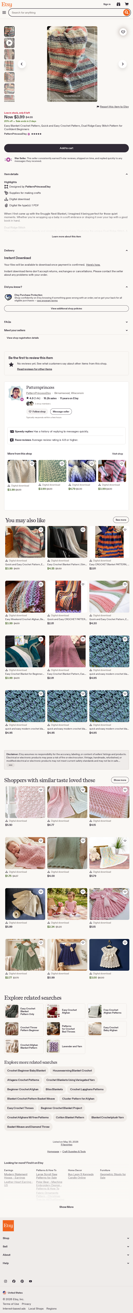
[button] (61, 411)
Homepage (53, 1151)
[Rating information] (27, 398)
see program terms (47, 300)
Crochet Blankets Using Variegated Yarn (72, 1081)
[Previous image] (22, 64)
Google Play (40, 1273)
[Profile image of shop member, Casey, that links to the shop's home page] (31, 403)
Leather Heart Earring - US (18, 1183)
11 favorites (66, 1144)
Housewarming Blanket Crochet (74, 1072)
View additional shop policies (66, 308)
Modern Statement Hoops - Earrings (15, 1176)
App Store (14, 1273)
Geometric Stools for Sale (113, 1176)
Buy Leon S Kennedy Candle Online (81, 1176)
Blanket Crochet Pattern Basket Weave (32, 1100)
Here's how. (93, 264)
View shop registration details (23, 337)
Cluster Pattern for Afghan (79, 1100)
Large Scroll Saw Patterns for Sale (46, 1176)
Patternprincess (40, 387)
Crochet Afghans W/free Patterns (29, 1119)
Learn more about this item (66, 236)
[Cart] (127, 4)
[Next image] (122, 64)
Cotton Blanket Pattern (71, 1119)
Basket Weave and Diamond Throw (30, 1128)
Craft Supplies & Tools (74, 1151)
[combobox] (65, 12)
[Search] (126, 12)
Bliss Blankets (56, 1090)
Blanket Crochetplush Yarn (109, 1119)
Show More (66, 1207)
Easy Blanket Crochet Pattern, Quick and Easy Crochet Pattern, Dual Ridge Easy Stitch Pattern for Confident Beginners (63, 127)
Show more (120, 780)
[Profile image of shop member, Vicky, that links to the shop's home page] (28, 403)
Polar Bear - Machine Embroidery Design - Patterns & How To (49, 1185)
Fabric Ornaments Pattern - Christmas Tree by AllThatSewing (50, 1196)
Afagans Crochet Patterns (24, 1081)
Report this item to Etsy (114, 106)
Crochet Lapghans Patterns (88, 1090)
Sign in (107, 4)
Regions (51, 1308)
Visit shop (117, 453)
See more (121, 519)
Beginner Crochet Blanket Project (63, 1109)
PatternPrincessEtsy (15, 133)
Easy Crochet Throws (22, 1109)
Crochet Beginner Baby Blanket (28, 1072)
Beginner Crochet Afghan (24, 1090)
